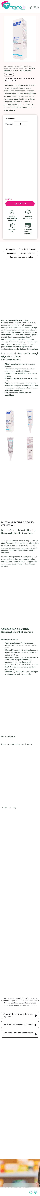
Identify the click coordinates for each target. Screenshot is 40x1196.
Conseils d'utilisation (27, 249)
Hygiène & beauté (20, 66)
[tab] (11, 249)
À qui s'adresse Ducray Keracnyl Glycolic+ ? (18, 1015)
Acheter (22, 204)
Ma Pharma (8, 66)
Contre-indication (27, 253)
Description (10, 249)
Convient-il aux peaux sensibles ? (18, 1034)
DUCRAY (9, 74)
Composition (12, 253)
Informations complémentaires (21, 257)
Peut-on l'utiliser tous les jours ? (18, 1024)
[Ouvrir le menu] (3, 1191)
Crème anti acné (21, 68)
